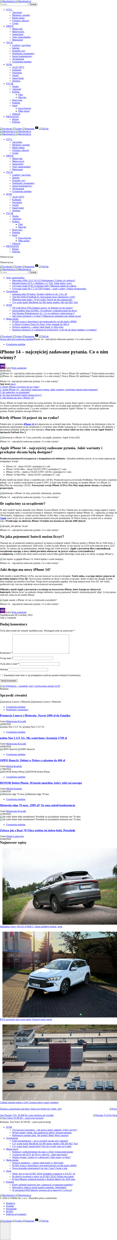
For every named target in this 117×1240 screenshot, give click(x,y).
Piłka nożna (24, 111)
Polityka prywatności (16, 1214)
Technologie (18, 59)
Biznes (15, 119)
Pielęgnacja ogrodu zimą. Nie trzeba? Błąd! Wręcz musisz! (40, 1135)
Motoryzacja (18, 31)
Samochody (18, 34)
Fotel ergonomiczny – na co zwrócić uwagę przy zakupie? (40, 1141)
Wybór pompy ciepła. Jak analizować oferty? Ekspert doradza (42, 1132)
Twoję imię (6, 658)
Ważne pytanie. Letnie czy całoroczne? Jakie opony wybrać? (41, 1157)
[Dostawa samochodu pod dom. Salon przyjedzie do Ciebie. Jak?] (113, 1109)
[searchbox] (14, 4)
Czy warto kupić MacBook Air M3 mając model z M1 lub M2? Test (45, 302)
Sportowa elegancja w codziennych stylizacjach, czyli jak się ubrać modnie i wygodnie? (54, 329)
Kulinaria (16, 70)
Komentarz (6, 653)
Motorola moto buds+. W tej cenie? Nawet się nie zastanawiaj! (42, 299)
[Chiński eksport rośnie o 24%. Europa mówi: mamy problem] (59, 1062)
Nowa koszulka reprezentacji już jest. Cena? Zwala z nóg (39, 1168)
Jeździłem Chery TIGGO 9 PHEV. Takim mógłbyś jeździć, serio (31, 926)
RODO (9, 1211)
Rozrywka (17, 100)
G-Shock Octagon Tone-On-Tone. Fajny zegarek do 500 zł (40, 324)
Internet (16, 48)
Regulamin (11, 1208)
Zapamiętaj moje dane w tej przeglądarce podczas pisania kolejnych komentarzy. (42, 675)
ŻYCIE (9, 83)
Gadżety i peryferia (21, 45)
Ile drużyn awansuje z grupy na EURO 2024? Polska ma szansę (43, 1176)
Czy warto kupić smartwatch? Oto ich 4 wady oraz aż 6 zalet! (41, 1146)
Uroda (15, 23)
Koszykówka (24, 108)
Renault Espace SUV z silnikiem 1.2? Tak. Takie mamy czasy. (42, 283)
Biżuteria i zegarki (21, 15)
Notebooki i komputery (23, 53)
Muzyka (22, 97)
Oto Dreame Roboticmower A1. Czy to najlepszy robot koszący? (43, 313)
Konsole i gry (18, 50)
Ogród (15, 75)
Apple (3, 518)
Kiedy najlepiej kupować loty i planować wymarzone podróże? (42, 1184)
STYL (9, 9)
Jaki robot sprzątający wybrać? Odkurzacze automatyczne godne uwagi (46, 316)
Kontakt (10, 1206)
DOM (9, 64)
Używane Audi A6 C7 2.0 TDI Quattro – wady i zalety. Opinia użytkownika (49, 288)
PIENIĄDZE (12, 116)
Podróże (16, 103)
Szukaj (33, 4)
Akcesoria (17, 12)
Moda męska (18, 18)
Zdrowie (16, 113)
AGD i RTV (18, 67)
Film (20, 94)
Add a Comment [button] (8, 617)
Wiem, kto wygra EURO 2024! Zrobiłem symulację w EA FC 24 (43, 1173)
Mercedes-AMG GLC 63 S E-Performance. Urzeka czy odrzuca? (43, 280)
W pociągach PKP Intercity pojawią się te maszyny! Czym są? (42, 1190)
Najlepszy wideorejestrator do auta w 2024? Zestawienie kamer (42, 1152)
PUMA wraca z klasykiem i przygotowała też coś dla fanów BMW (44, 321)
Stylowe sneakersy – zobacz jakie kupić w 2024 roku (37, 327)
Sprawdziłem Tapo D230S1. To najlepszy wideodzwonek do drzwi (44, 310)
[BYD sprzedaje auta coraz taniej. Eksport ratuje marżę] (59, 975)
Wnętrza (16, 81)
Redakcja (10, 1203)
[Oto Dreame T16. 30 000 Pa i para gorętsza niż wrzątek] (105, 1115)
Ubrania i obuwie (20, 20)
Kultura (16, 92)
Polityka (16, 122)
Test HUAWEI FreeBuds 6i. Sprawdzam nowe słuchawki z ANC (43, 297)
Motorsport (17, 40)
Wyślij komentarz (8, 681)
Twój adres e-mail (9, 664)
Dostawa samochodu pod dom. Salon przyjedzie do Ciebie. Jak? (31, 1109)
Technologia (12, 1138)
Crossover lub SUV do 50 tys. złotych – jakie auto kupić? (40, 1154)
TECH (9, 42)
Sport (14, 105)
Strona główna (7, 339)
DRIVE (10, 26)
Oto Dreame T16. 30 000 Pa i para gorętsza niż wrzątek (27, 1115)
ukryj (13, 384)
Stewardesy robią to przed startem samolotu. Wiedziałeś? (39, 1187)
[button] (5, 1231)
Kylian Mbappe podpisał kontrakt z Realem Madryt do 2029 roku (43, 1179)
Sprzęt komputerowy (22, 56)
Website (4, 669)
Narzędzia (17, 72)
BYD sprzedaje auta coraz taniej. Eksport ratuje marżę (26, 1019)
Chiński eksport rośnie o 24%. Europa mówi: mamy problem (29, 1102)
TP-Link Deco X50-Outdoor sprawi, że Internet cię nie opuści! (42, 308)
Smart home (18, 78)
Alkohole (16, 89)
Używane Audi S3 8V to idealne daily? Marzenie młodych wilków (44, 286)
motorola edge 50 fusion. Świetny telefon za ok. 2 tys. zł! (39, 294)
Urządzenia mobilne (22, 61)
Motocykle (17, 29)
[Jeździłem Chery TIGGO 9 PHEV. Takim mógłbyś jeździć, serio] (59, 886)
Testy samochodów (21, 37)
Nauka (15, 86)
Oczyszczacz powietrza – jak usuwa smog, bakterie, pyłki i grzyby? (44, 1130)
